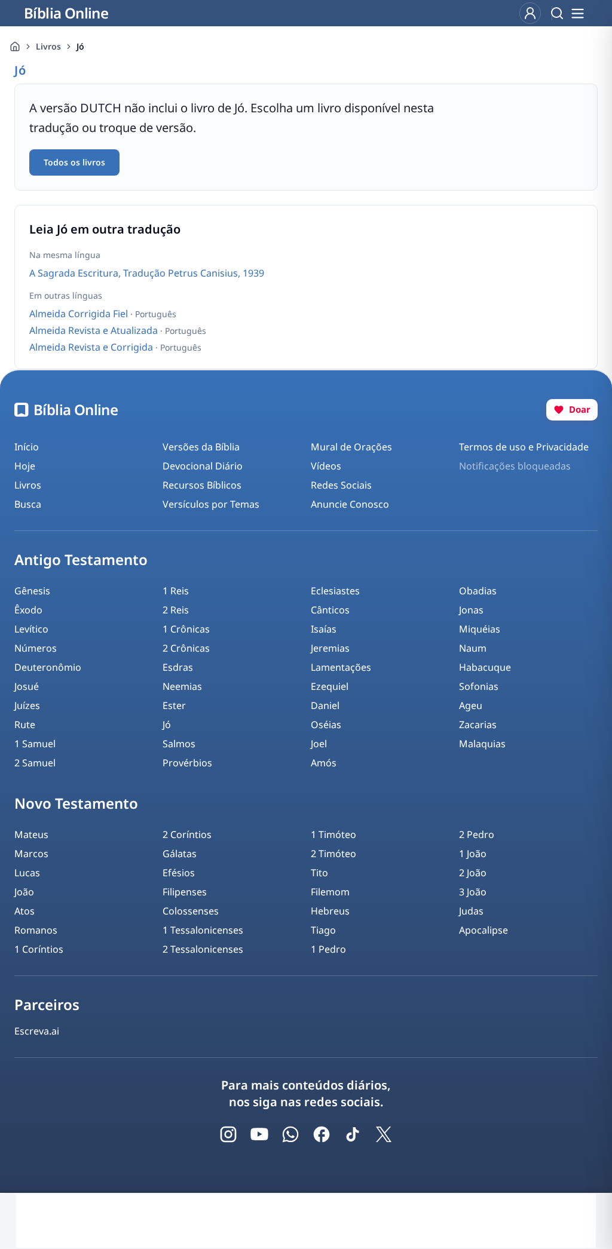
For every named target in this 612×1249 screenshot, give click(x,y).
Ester (174, 705)
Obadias (478, 590)
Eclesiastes (335, 590)
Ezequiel (329, 686)
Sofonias (478, 686)
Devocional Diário (203, 465)
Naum (472, 648)
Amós (323, 762)
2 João (472, 872)
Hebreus (330, 910)
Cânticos (330, 609)
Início (26, 446)
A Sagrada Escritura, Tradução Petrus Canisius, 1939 (146, 273)
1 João (472, 853)
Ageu (470, 705)
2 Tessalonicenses (203, 949)
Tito (319, 872)
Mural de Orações (351, 446)
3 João (472, 891)
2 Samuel (35, 762)
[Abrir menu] (577, 13)
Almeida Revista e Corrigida (92, 347)
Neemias (182, 686)
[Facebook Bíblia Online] (321, 1134)
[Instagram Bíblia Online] (228, 1134)
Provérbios (187, 762)
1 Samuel (35, 743)
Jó (167, 724)
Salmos (179, 743)
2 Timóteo (333, 853)
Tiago (323, 930)
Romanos (35, 930)
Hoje (24, 465)
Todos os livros (74, 162)
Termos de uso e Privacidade (524, 446)
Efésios (179, 872)
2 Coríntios (187, 834)
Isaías (323, 629)
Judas (471, 910)
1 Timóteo (333, 834)
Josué (26, 686)
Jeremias (330, 648)
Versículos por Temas (211, 504)
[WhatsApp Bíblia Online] (290, 1134)
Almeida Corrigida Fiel (79, 313)
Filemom (330, 891)
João (24, 891)
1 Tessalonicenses (203, 930)
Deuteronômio (47, 667)
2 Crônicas (186, 648)
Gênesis (32, 590)
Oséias (326, 724)
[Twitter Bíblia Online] (383, 1134)
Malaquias (482, 743)
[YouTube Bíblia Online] (259, 1134)
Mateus (31, 834)
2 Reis (176, 609)
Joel (319, 743)
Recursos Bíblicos (202, 485)
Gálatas (180, 853)
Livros (48, 46)
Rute (24, 724)
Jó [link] (80, 46)
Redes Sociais (341, 485)
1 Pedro (328, 949)
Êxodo (28, 609)
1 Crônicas (186, 629)
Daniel (325, 705)
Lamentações (341, 667)
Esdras (178, 667)
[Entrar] (530, 13)
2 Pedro (476, 834)
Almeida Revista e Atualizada (94, 330)
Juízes (27, 705)
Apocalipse (483, 930)
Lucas (27, 872)
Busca (27, 504)
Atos (24, 910)
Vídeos (326, 465)
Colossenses (191, 910)
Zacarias (478, 724)
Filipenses (185, 891)
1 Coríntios (38, 949)
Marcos (31, 853)
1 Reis (176, 590)
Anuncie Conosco (350, 504)
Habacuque (485, 667)
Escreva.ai (36, 1031)
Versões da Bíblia (201, 446)
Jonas (471, 609)
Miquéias (479, 629)
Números (35, 648)
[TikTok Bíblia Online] (352, 1134)
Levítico (31, 629)
